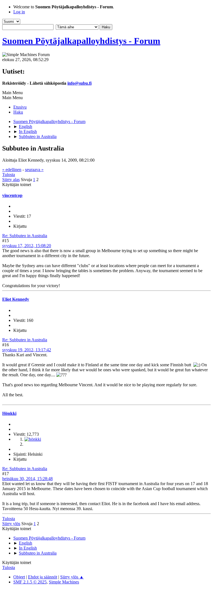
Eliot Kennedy (15, 299)
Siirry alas (11, 179)
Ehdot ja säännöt (42, 577)
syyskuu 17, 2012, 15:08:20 (26, 245)
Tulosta (8, 174)
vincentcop (12, 195)
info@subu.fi (79, 83)
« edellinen (11, 169)
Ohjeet (19, 577)
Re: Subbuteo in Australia (24, 235)
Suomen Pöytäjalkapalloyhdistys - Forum (81, 41)
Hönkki (9, 413)
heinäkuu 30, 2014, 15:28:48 (27, 478)
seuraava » (34, 169)
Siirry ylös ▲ (72, 577)
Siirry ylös (11, 523)
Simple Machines (64, 582)
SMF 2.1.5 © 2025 (30, 582)
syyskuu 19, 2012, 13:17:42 (26, 349)
